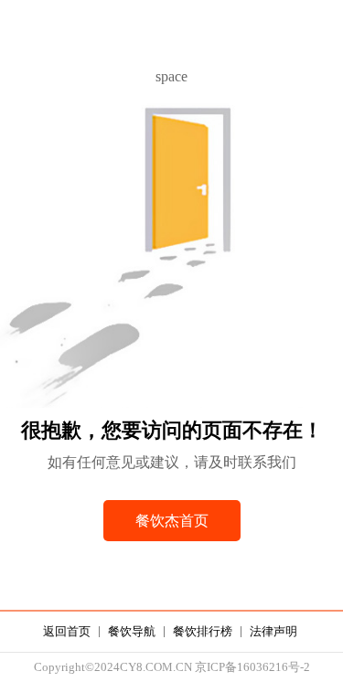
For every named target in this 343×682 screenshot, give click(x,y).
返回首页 (67, 631)
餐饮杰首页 (172, 520)
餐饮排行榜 (202, 631)
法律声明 (273, 631)
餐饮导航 (131, 631)
